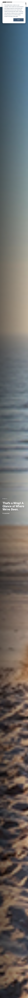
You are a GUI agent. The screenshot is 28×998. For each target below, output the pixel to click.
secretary (6, 513)
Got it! (18, 19)
